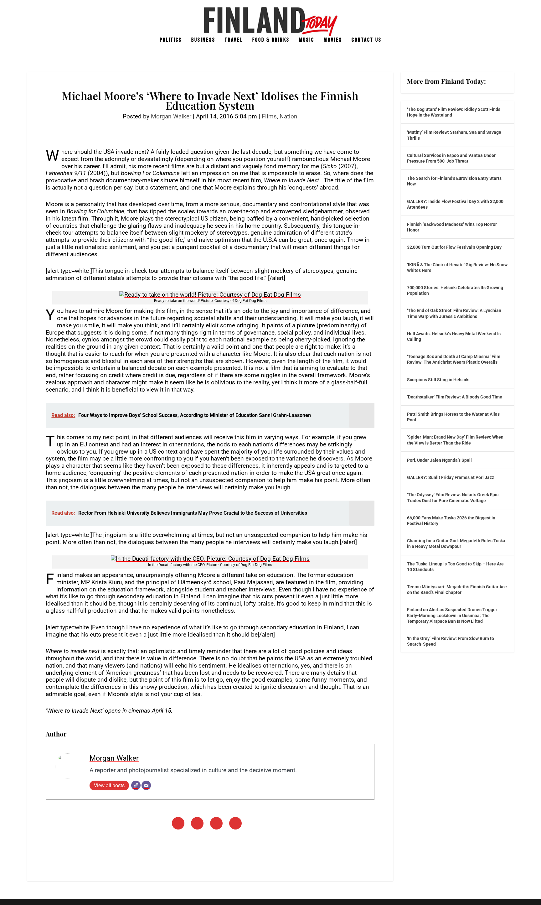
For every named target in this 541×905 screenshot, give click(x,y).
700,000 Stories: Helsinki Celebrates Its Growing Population (455, 290)
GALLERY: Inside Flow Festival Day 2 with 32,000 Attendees (455, 204)
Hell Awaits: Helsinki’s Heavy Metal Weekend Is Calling (454, 336)
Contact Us (367, 40)
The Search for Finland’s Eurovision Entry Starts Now (454, 181)
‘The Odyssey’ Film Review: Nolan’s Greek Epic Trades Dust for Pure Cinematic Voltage (452, 497)
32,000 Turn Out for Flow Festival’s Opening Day (454, 247)
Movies (333, 40)
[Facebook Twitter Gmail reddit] (210, 295)
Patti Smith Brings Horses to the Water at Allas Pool (453, 417)
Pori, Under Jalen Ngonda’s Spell (439, 460)
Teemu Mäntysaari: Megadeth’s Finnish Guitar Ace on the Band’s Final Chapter (457, 589)
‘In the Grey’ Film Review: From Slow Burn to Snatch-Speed (450, 641)
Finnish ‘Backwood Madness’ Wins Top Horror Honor (452, 227)
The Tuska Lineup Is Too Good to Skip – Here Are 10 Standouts (455, 566)
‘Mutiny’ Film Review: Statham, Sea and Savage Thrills (454, 135)
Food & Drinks (271, 40)
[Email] (146, 785)
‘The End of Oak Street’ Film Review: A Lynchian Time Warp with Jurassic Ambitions (454, 313)
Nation (288, 116)
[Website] (136, 785)
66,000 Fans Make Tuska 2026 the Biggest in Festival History (451, 520)
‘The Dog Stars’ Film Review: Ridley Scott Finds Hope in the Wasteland (453, 112)
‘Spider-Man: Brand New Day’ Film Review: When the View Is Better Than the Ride (455, 439)
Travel (234, 40)
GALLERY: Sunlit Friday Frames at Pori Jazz (450, 477)
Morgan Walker (171, 116)
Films (269, 116)
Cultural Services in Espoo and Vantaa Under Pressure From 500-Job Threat (451, 158)
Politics (171, 40)
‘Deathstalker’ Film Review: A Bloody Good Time (454, 396)
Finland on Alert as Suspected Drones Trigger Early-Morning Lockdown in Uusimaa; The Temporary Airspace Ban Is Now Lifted (452, 615)
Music (306, 40)
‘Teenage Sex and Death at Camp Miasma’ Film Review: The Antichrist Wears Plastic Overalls (453, 359)
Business (203, 40)
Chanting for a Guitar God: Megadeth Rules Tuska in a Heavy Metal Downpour (456, 543)
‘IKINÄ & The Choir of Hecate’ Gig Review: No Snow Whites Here (457, 267)
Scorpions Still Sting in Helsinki (438, 379)
